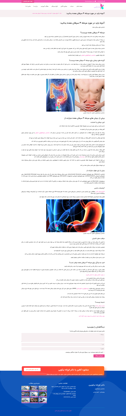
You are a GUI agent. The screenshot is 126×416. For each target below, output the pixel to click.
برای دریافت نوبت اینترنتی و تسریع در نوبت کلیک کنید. (92, 316)
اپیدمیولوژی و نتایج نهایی (83, 288)
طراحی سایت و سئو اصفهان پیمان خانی (63, 411)
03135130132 (67, 397)
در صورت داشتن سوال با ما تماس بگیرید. (95, 275)
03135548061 (67, 391)
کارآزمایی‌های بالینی (100, 192)
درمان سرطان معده (100, 306)
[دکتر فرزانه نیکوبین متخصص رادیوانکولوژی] (99, 6)
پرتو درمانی (82, 157)
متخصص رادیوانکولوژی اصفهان (88, 55)
